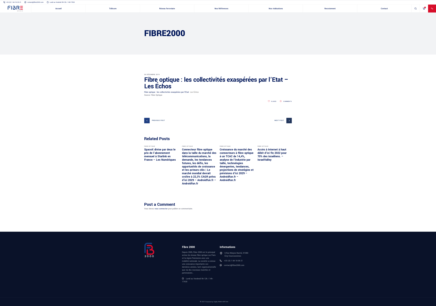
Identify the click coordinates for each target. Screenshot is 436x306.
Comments (287, 101)
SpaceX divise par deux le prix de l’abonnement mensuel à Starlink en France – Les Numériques (160, 155)
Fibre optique (149, 146)
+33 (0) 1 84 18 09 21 (13, 2)
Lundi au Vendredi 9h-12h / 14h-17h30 (62, 2)
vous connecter (161, 208)
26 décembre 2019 (152, 75)
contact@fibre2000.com (35, 2)
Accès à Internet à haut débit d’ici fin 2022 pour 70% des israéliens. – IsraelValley (272, 155)
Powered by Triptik (211, 302)
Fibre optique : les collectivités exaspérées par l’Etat (166, 92)
